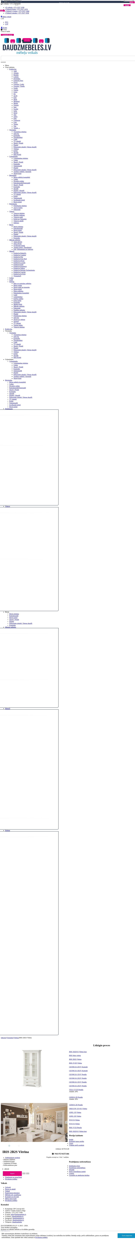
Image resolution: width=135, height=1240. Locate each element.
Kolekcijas (5, 29)
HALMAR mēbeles (7, 34)
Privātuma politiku (41, 1237)
